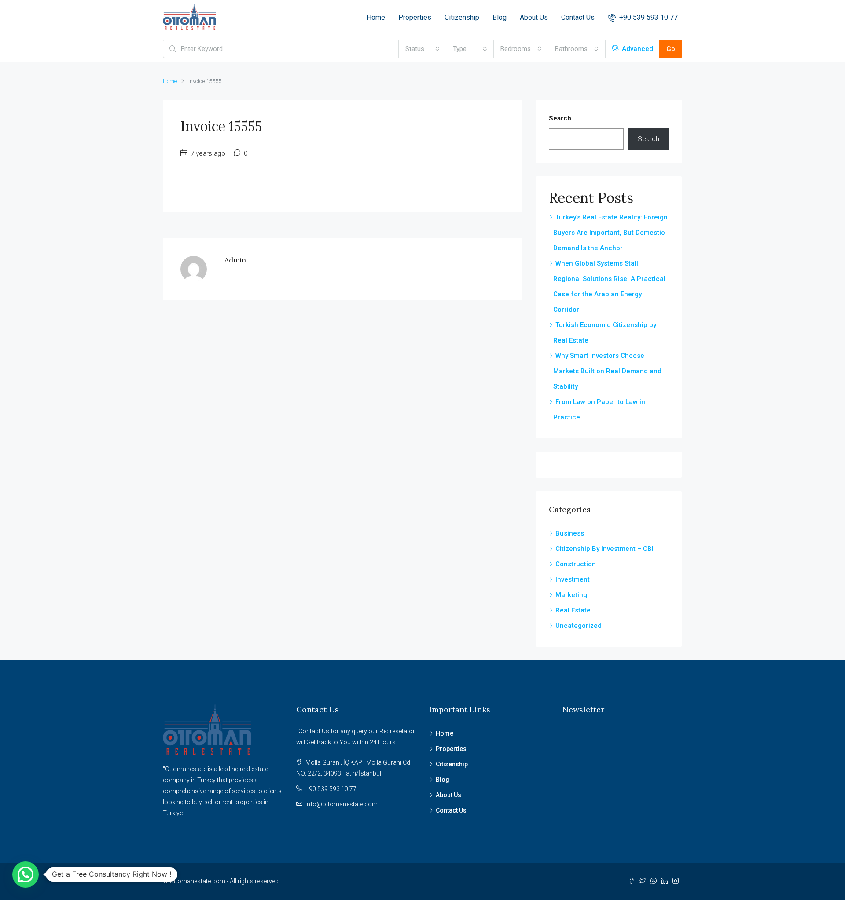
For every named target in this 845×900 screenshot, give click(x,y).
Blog (499, 17)
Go (670, 49)
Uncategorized (578, 626)
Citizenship (462, 17)
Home (376, 17)
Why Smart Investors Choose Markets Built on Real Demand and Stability (607, 371)
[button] (25, 874)
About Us (534, 17)
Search (560, 118)
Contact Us (578, 17)
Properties (414, 17)
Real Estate (573, 610)
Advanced (636, 49)
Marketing (571, 595)
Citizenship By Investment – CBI (604, 549)
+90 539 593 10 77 (647, 17)
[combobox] (422, 49)
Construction (575, 564)
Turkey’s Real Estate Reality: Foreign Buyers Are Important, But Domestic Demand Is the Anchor (610, 232)
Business (569, 533)
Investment (572, 579)
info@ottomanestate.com (341, 804)
